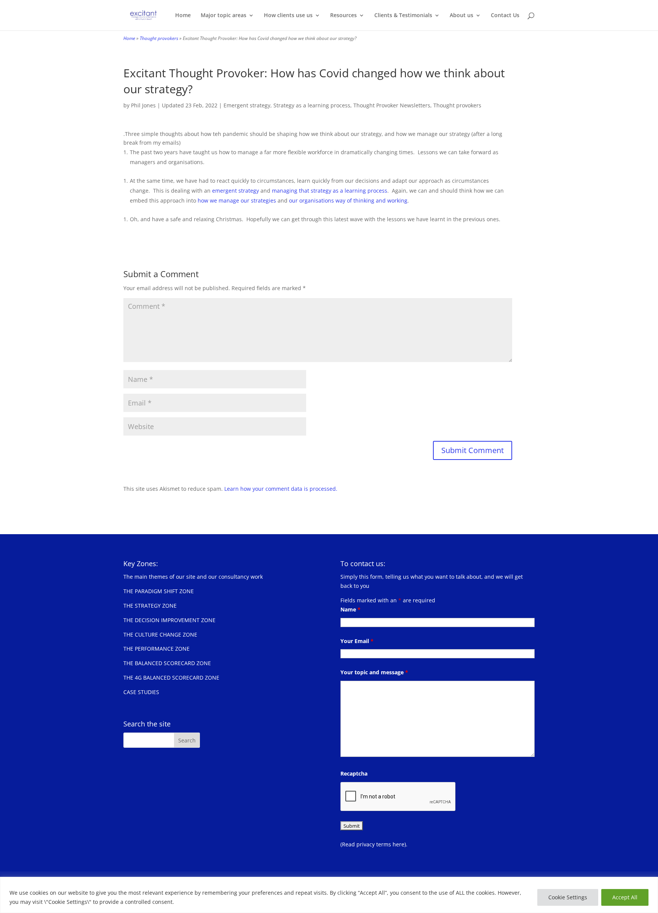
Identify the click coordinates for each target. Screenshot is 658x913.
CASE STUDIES (141, 692)
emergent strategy (235, 190)
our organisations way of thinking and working (348, 200)
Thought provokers (159, 38)
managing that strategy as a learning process (329, 190)
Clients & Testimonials (403, 16)
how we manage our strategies (238, 200)
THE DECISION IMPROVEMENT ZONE (169, 620)
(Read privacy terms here (372, 844)
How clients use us (288, 16)
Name (350, 609)
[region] (329, 895)
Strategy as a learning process (311, 105)
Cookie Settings (567, 897)
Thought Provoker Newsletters (391, 105)
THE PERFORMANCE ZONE (156, 648)
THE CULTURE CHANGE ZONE (160, 634)
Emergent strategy (247, 105)
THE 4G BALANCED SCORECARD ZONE (171, 677)
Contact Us (505, 16)
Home (183, 16)
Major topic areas (223, 16)
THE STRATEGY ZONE (150, 605)
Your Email (357, 641)
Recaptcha (353, 773)
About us (461, 16)
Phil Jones (143, 105)
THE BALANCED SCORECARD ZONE (167, 663)
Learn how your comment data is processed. (280, 488)
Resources (343, 16)
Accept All (624, 897)
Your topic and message (374, 672)
